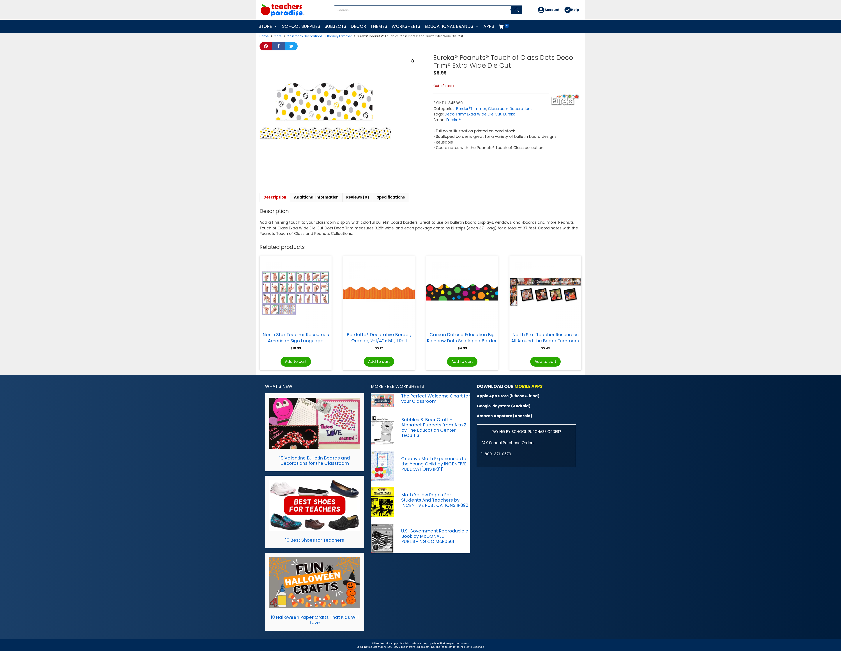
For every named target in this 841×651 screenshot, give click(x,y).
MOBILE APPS (528, 386)
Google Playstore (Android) (503, 406)
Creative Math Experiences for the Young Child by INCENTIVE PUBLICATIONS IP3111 (434, 464)
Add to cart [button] (296, 361)
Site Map (378, 647)
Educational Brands (449, 26)
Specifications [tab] (391, 197)
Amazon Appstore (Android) (504, 416)
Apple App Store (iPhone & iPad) (508, 396)
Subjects (335, 26)
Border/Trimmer (471, 108)
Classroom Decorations (510, 108)
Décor (358, 26)
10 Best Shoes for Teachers (314, 540)
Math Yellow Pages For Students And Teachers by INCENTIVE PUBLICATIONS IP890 (434, 500)
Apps (488, 26)
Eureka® (453, 119)
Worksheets (406, 26)
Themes (378, 26)
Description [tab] (274, 197)
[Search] (516, 9)
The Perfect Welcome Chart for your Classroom (435, 398)
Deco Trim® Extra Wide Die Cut (473, 114)
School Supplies (301, 26)
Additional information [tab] (316, 197)
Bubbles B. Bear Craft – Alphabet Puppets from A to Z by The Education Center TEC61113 (433, 427)
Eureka (509, 114)
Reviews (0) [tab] (357, 197)
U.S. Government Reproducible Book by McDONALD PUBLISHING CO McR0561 (434, 536)
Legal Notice (364, 647)
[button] (413, 61)
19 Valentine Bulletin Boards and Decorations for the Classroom (314, 460)
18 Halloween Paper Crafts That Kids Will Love (315, 620)
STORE (265, 26)
